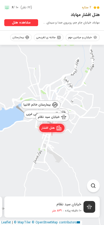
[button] (52, 128)
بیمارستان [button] (18, 37)
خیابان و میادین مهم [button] (80, 37)
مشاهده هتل (21, 22)
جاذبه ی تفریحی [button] (46, 37)
